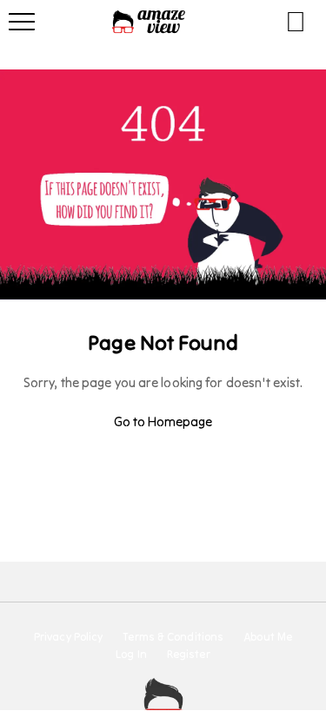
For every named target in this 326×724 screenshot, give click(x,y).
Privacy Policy (68, 637)
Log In (131, 654)
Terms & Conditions (173, 637)
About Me (267, 637)
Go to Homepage (163, 421)
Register (188, 654)
